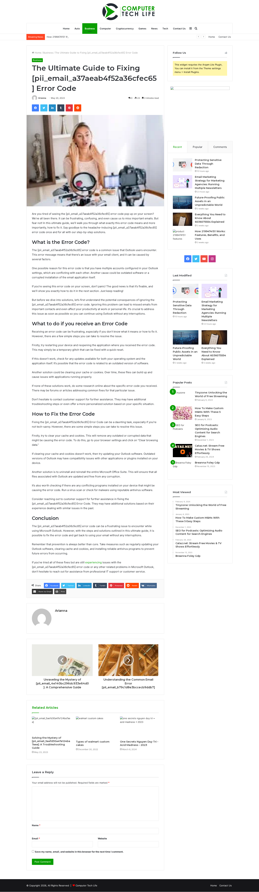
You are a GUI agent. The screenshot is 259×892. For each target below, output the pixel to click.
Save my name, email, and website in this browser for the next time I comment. (79, 851)
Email (36, 838)
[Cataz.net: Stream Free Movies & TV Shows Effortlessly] (182, 450)
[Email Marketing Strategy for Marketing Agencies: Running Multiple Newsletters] (182, 181)
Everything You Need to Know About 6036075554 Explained (210, 218)
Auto (77, 28)
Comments (220, 147)
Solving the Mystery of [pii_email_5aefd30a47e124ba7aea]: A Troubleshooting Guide (51, 742)
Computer (105, 28)
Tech (165, 28)
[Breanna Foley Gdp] (182, 467)
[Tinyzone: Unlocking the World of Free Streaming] (182, 397)
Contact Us (179, 28)
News (154, 28)
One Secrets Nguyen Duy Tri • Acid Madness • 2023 (139, 743)
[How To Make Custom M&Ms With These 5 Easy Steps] (182, 413)
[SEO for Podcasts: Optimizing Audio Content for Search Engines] (182, 430)
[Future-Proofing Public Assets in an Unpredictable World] (182, 202)
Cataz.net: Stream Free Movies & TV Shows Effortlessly (209, 449)
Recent (177, 147)
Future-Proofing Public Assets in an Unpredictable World (210, 201)
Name (36, 825)
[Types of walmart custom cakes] (95, 727)
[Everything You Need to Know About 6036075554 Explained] (182, 219)
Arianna (42, 98)
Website (102, 838)
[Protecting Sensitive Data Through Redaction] (182, 164)
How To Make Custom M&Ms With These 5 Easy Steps (209, 412)
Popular (197, 147)
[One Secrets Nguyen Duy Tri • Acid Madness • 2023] (139, 727)
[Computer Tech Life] (129, 11)
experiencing (93, 562)
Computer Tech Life (86, 885)
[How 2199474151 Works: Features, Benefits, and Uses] (182, 236)
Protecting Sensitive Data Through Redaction (208, 163)
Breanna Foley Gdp (207, 462)
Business (90, 28)
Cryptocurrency (125, 28)
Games (142, 28)
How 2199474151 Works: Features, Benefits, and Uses (76, 36)
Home (66, 28)
